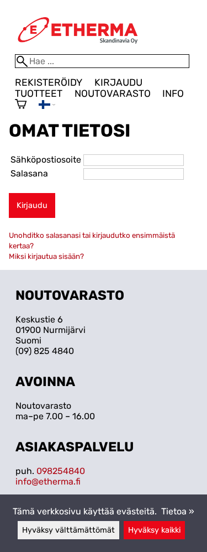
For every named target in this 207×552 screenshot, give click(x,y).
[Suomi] (47, 106)
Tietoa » (177, 511)
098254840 (60, 471)
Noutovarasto (113, 93)
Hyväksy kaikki (154, 530)
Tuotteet (38, 93)
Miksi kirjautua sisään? (46, 256)
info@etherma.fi (48, 481)
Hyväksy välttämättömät (68, 530)
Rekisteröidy (48, 82)
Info (173, 93)
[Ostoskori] (20, 105)
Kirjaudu (118, 82)
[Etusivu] (78, 49)
